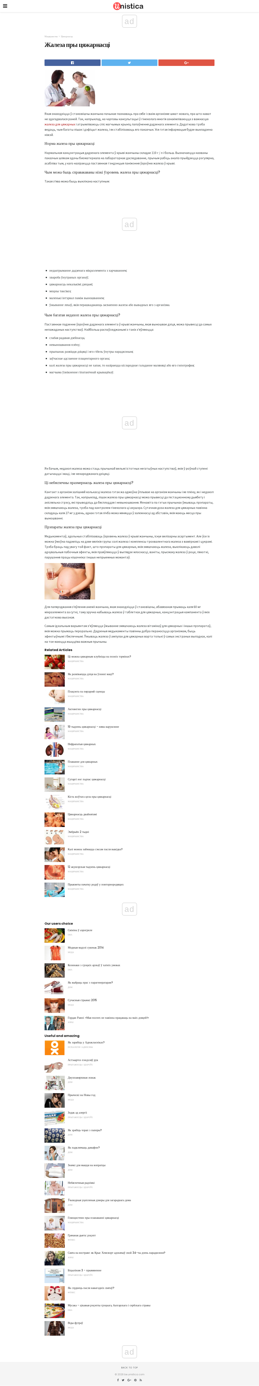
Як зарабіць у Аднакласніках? (86, 1042)
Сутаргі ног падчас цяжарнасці (87, 779)
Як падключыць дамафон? (84, 1148)
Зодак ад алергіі (77, 1113)
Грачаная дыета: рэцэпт (82, 1235)
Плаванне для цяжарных (83, 762)
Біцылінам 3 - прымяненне (84, 1270)
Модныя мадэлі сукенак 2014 (86, 948)
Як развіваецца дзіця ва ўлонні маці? (91, 674)
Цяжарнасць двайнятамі (82, 814)
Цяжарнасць (67, 36)
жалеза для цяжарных (60, 124)
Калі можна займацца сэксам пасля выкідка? (95, 849)
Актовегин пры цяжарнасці (84, 709)
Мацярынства (51, 36)
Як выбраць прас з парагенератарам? (90, 982)
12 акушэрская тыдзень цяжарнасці (89, 867)
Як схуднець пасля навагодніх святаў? (91, 1288)
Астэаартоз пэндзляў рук (83, 1060)
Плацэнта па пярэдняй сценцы (86, 691)
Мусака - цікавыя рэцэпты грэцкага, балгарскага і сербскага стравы (109, 1305)
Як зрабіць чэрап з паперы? (85, 1130)
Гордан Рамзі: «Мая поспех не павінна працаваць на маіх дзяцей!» (108, 1018)
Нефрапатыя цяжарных (82, 744)
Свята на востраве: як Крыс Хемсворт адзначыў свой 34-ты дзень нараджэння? (116, 1253)
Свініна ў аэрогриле (80, 930)
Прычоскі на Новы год (81, 1095)
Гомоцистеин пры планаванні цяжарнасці (93, 1218)
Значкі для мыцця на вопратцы (86, 1165)
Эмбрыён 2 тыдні (78, 832)
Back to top (129, 1367)
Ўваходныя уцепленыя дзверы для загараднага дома (99, 1200)
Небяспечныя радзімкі (81, 1183)
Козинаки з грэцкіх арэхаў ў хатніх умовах (94, 965)
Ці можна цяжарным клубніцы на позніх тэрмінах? (99, 656)
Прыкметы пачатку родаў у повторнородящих (96, 884)
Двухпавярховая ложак (82, 1078)
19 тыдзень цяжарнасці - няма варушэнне (93, 727)
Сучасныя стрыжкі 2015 (82, 1000)
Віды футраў (75, 1323)
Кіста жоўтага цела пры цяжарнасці (89, 797)
